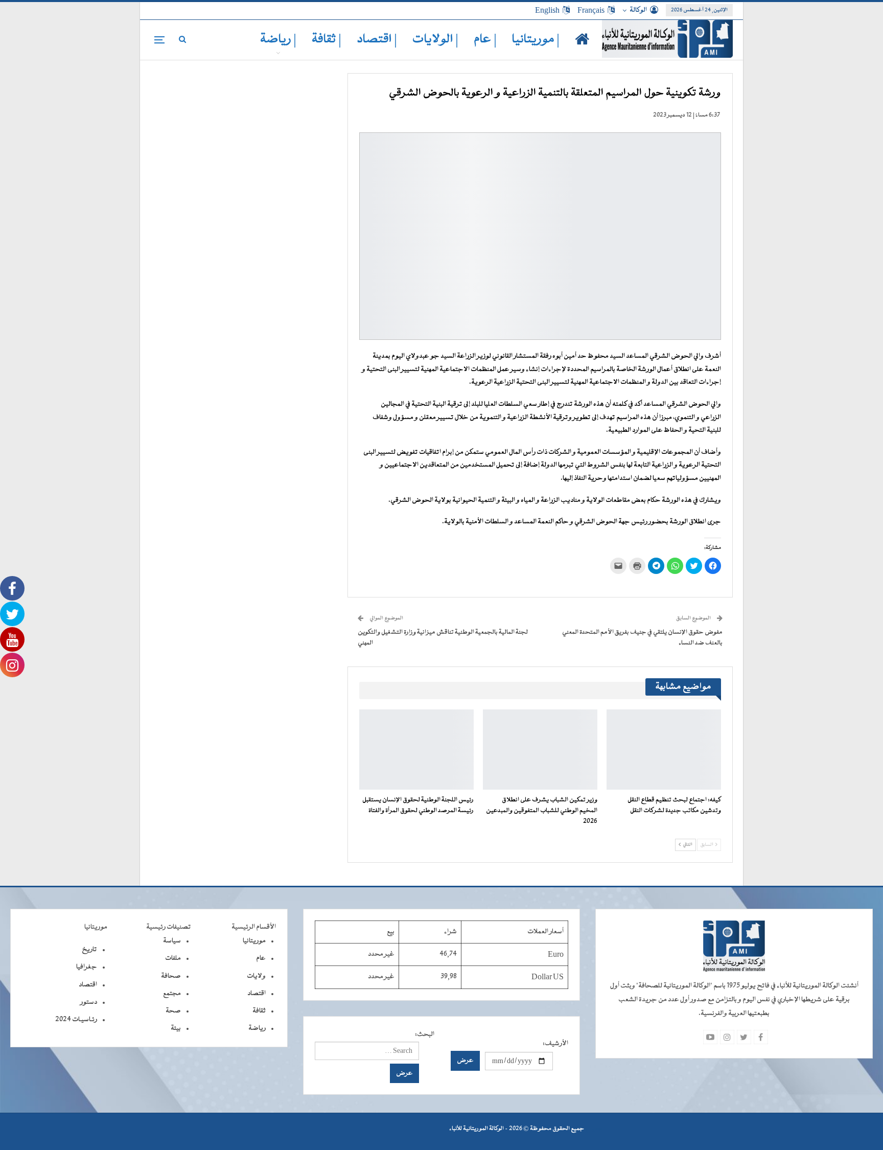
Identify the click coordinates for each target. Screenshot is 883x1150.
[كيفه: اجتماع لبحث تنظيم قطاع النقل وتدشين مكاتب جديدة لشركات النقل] (664, 749)
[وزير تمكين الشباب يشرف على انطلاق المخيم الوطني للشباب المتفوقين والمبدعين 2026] (540, 749)
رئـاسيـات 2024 (76, 1020)
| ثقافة (326, 40)
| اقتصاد (377, 40)
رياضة (257, 1028)
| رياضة (278, 40)
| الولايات (435, 40)
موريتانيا (254, 941)
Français (591, 10)
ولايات (256, 976)
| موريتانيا (536, 40)
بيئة (176, 1028)
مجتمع (172, 994)
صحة (173, 1011)
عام (261, 958)
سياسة (172, 941)
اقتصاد (256, 994)
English (547, 10)
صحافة (171, 976)
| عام (485, 40)
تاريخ (89, 950)
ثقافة (259, 1011)
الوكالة (638, 10)
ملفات (173, 958)
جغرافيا (86, 967)
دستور (88, 1002)
